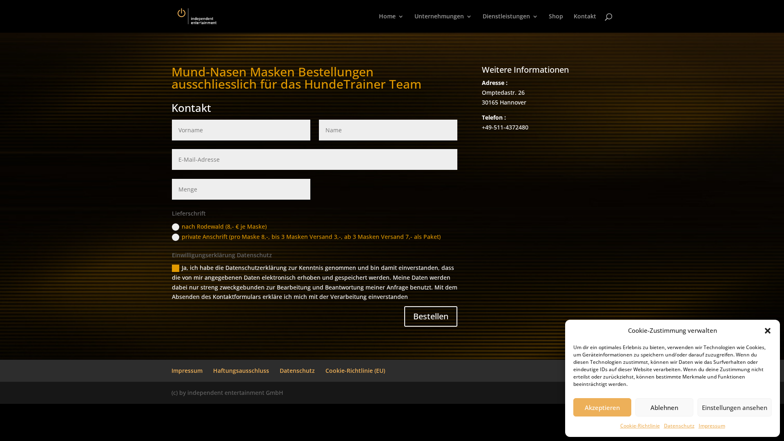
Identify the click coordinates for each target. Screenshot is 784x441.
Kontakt (585, 16)
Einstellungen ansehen (734, 407)
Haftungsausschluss (241, 370)
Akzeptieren (602, 407)
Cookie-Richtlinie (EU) (355, 370)
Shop (556, 16)
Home (387, 16)
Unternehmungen (439, 16)
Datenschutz (679, 425)
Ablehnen (664, 407)
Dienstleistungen (506, 16)
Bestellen (430, 316)
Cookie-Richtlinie (640, 425)
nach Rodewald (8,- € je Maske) (224, 226)
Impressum (712, 425)
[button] (768, 331)
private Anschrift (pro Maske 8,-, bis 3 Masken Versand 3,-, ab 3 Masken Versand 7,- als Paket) (311, 237)
